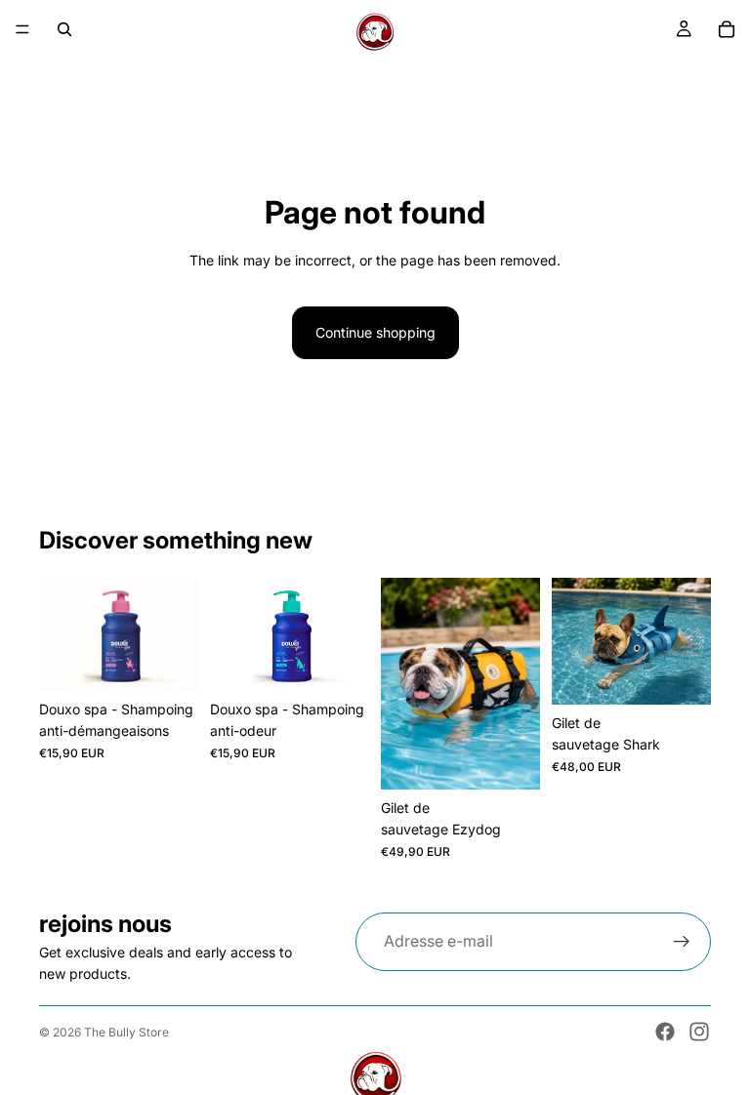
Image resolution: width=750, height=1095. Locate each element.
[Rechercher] (64, 29)
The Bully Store (126, 1032)
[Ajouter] (168, 660)
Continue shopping (375, 332)
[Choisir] (509, 759)
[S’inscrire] (681, 941)
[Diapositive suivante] (518, 683)
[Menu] (22, 29)
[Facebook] (665, 1031)
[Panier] (726, 29)
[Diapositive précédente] (402, 683)
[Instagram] (699, 1031)
